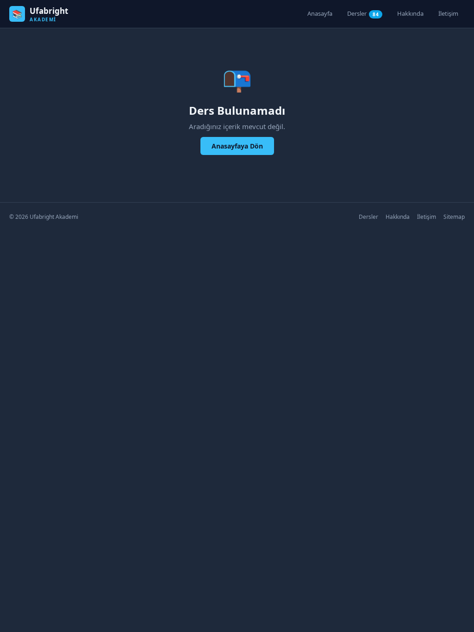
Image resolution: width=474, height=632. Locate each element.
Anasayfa (319, 13)
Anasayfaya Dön (237, 146)
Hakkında (410, 13)
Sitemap (454, 217)
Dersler (363, 13)
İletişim (448, 13)
